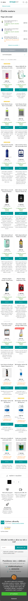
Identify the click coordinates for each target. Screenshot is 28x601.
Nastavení (14, 598)
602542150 (15, 569)
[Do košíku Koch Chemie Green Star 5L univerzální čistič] (21, 127)
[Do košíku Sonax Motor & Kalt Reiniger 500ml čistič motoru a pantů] (21, 347)
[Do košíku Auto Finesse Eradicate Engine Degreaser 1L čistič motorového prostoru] (7, 387)
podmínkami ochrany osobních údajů (13, 552)
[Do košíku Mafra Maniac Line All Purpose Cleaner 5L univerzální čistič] (21, 213)
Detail (21, 388)
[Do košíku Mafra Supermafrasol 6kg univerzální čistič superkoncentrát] (7, 258)
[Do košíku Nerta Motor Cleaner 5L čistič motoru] (7, 347)
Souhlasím (15, 594)
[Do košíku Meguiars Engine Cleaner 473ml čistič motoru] (7, 302)
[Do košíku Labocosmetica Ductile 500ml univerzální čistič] (7, 168)
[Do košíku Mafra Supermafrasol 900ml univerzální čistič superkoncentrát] (21, 258)
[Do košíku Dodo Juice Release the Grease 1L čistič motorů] (7, 89)
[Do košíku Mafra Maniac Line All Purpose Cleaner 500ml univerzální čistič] (7, 213)
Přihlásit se (21, 547)
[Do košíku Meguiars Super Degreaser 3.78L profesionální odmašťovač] (21, 302)
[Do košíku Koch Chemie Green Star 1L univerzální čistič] (7, 127)
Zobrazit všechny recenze (18, 523)
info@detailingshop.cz (15, 566)
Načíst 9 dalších (15, 475)
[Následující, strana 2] (14, 482)
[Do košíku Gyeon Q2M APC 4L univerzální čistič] (21, 89)
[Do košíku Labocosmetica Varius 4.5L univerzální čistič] (21, 168)
